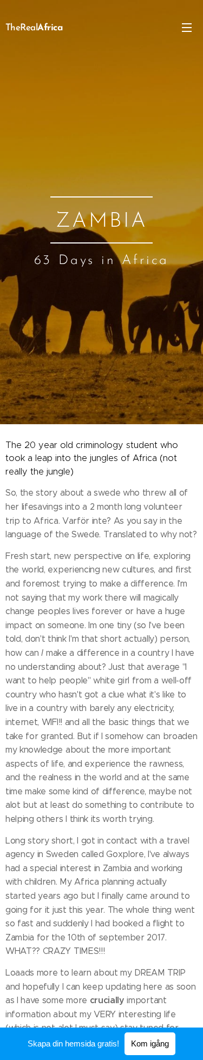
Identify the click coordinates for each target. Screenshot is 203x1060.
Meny (187, 27)
